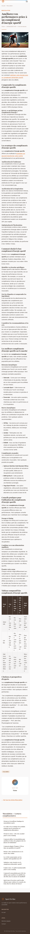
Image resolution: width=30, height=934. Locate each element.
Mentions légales (6, 921)
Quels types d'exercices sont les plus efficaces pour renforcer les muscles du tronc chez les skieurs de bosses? (15, 882)
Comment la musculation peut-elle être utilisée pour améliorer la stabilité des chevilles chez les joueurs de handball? (15, 874)
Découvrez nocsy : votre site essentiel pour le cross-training (14, 834)
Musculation (10, 5)
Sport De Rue (10, 899)
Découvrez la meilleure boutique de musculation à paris (14, 822)
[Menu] (26, 1)
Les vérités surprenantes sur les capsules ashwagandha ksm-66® (13, 858)
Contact (4, 924)
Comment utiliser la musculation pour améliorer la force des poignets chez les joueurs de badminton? (15, 840)
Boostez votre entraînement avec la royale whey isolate (13, 852)
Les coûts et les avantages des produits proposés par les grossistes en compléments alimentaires (14, 828)
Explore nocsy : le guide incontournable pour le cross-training (15, 868)
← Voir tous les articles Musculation (12, 800)
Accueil (3, 5)
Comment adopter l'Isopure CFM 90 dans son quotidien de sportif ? (14, 847)
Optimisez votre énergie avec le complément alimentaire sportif (12, 863)
